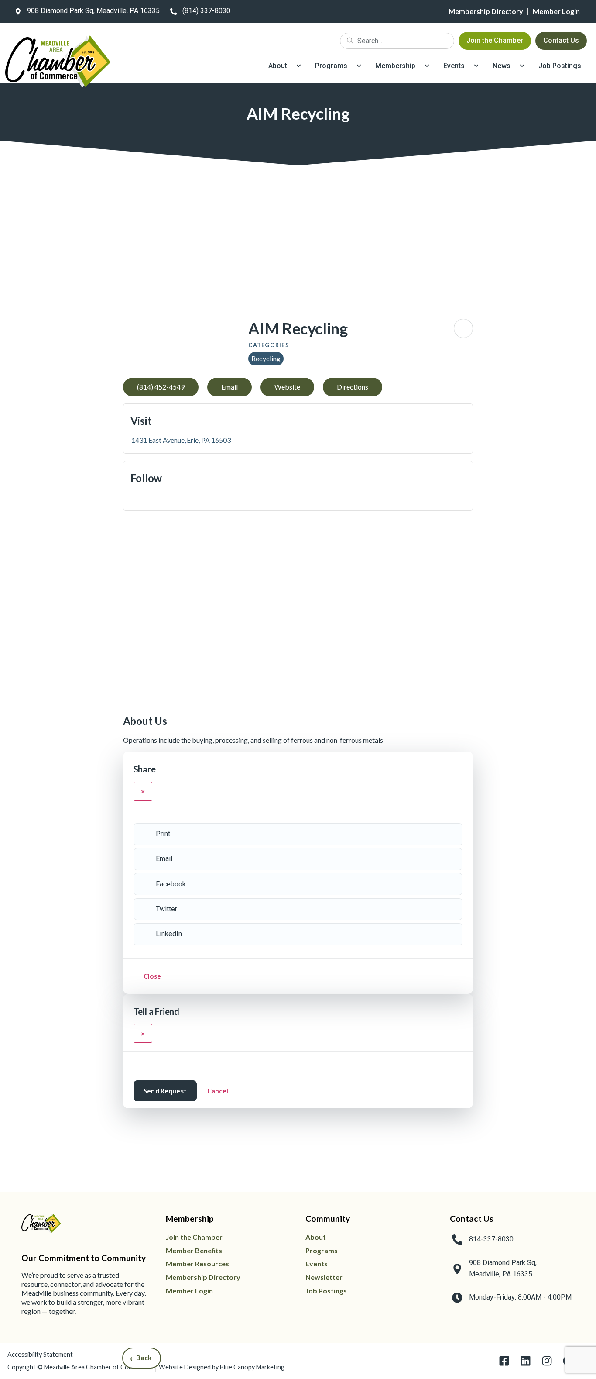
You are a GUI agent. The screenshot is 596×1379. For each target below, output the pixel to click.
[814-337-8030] (457, 1239)
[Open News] (522, 66)
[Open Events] (476, 66)
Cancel (218, 1091)
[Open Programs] (358, 66)
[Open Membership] (427, 66)
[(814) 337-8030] (173, 11)
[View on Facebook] (133, 497)
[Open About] (298, 66)
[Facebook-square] (504, 1361)
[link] (85, 11)
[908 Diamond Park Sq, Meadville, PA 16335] (17, 11)
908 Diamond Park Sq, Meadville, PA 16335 (93, 11)
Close (152, 976)
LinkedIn (169, 934)
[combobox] (397, 41)
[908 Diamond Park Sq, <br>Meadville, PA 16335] (457, 1269)
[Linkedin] (525, 1361)
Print (163, 834)
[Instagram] (547, 1361)
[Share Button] (463, 328)
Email (164, 859)
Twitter (166, 909)
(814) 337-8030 (206, 11)
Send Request (165, 1091)
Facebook (171, 884)
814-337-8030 (491, 1239)
